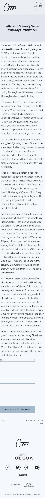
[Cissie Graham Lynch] (10, 7)
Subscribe (23, 475)
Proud (4, 421)
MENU (37, 6)
